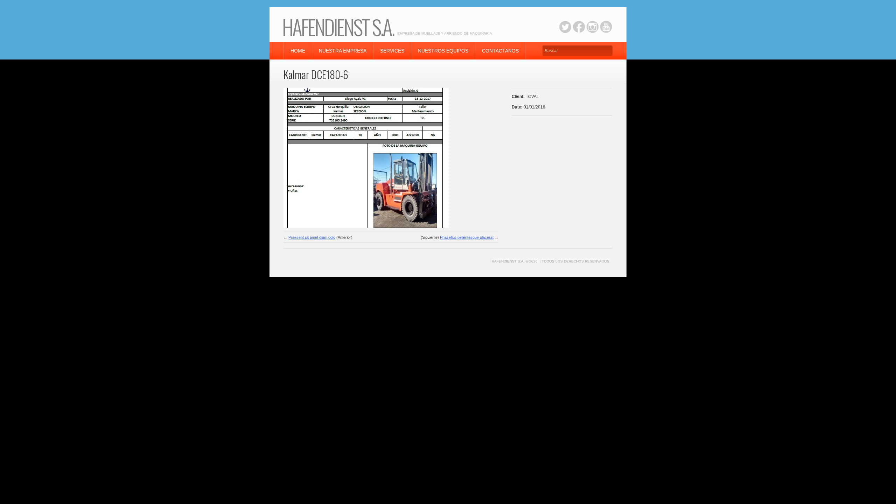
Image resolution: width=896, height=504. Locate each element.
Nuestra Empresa (342, 51)
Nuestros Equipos (443, 51)
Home (297, 51)
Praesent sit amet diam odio (311, 237)
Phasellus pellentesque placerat (466, 237)
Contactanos (500, 51)
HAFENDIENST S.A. (338, 26)
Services (392, 51)
